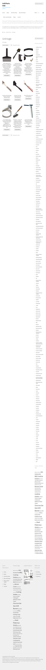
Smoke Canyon (38, 402)
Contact (19, 17)
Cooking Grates (38, 131)
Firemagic (37, 165)
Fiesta (37, 163)
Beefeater (37, 82)
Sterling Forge (38, 413)
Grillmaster (38, 244)
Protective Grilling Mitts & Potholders (39, 378)
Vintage (37, 451)
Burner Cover (39, 486)
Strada (37, 419)
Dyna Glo (37, 154)
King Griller (38, 288)
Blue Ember (38, 93)
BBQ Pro (37, 76)
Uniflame (37, 446)
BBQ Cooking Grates (17, 575)
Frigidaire (37, 178)
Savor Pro (37, 396)
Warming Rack (38, 457)
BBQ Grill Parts (8, 32)
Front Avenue (38, 180)
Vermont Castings (39, 448)
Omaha (37, 335)
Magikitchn (38, 309)
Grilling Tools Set (38, 518)
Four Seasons (38, 173)
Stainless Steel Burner (39, 539)
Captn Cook (38, 114)
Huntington (38, 272)
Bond (37, 95)
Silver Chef (38, 400)
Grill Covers (38, 211)
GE (36, 183)
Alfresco (37, 49)
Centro (37, 116)
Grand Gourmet (38, 189)
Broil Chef (37, 98)
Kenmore (37, 287)
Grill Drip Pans (38, 213)
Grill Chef (37, 206)
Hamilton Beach (39, 257)
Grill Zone (37, 230)
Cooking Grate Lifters (39, 129)
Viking (37, 450)
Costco (37, 137)
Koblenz (37, 299)
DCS (36, 146)
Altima (37, 50)
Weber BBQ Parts (37, 551)
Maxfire (37, 318)
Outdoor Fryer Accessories (38, 346)
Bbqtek (37, 78)
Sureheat (37, 429)
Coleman (37, 127)
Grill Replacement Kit (39, 226)
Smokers (37, 406)
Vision (37, 455)
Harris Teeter (38, 261)
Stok (37, 417)
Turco (37, 440)
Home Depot (38, 270)
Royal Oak (37, 389)
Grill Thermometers (39, 228)
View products (6, 75)
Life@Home (38, 303)
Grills (37, 252)
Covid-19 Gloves (39, 140)
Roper (37, 387)
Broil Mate (37, 102)
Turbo (37, 438)
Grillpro (37, 248)
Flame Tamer (38, 167)
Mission (37, 324)
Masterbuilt (38, 316)
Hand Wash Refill (39, 259)
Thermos (37, 434)
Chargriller (38, 123)
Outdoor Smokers (39, 350)
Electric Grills (38, 156)
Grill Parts (38, 572)
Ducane (37, 150)
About (8, 12)
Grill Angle (38, 201)
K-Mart (37, 285)
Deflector (37, 501)
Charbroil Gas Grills (38, 489)
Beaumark (37, 80)
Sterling (37, 411)
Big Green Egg (38, 87)
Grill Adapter (38, 199)
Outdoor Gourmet (39, 348)
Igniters (37, 276)
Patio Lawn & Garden (39, 354)
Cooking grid (37, 499)
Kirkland (37, 290)
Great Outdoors (38, 197)
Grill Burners (38, 202)
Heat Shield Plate (39, 266)
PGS (36, 363)
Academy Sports (39, 47)
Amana (37, 52)
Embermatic (38, 159)
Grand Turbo (38, 195)
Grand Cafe (38, 187)
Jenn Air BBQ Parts (38, 529)
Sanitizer (37, 392)
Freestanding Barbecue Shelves (39, 176)
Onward (37, 336)
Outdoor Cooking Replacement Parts (39, 343)
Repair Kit (40, 538)
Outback (37, 340)
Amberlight (38, 54)
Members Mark (38, 320)
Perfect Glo (38, 360)
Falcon (37, 161)
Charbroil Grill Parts (38, 490)
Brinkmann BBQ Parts (39, 483)
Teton (37, 432)
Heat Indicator (38, 263)
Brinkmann (38, 97)
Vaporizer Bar (38, 550)
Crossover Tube (38, 142)
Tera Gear (37, 431)
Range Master (38, 380)
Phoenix (37, 365)
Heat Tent (37, 268)
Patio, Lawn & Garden (7, 17)
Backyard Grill (38, 67)
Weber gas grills (20, 647)
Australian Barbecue (39, 63)
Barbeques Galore (39, 71)
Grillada (37, 231)
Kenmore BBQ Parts (37, 530)
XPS (36, 461)
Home (3, 12)
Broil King (37, 100)
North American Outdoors (38, 333)
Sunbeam (37, 423)
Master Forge (38, 314)
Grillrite (37, 250)
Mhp (36, 322)
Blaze (37, 89)
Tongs (37, 436)
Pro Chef (37, 371)
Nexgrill (37, 330)
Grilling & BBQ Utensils (38, 234)
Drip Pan (37, 148)
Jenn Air (37, 283)
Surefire (37, 427)
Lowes (37, 305)
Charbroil (37, 118)
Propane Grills (38, 375)
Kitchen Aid (38, 295)
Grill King (37, 219)
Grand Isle (37, 193)
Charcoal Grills (38, 119)
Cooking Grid (38, 133)
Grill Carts (37, 204)
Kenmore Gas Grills (38, 531)
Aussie (37, 61)
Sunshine (37, 425)
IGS (36, 278)
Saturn (37, 394)
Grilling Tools (38, 516)
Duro (37, 152)
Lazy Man (37, 301)
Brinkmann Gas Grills (38, 484)
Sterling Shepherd (39, 415)
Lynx (37, 307)
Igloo (37, 274)
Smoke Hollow (38, 404)
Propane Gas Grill (39, 373)
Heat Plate (38, 264)
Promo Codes (38, 574)
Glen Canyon (38, 185)
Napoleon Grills (38, 326)
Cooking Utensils (39, 135)
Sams (37, 391)
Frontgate (37, 182)
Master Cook (38, 312)
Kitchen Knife (38, 297)
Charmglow (38, 125)
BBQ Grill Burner (40, 480)
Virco (37, 453)
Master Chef (38, 311)
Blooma (37, 91)
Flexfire (37, 171)
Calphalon (38, 112)
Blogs (14, 17)
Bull (36, 108)
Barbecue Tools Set (38, 472)
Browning (37, 106)
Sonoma (37, 408)
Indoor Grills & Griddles (38, 281)
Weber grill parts (39, 553)
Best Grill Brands (22, 12)
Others (37, 338)
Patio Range (38, 356)
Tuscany (37, 442)
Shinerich (37, 398)
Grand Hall (38, 191)
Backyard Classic (39, 65)
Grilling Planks (38, 239)
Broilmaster (38, 104)
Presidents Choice (39, 369)
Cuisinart (37, 144)
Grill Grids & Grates (39, 217)
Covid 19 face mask (39, 138)
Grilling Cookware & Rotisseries (39, 237)
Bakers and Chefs (39, 69)
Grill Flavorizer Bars (39, 215)
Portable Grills (38, 367)
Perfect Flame (38, 358)
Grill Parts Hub (6, 4)
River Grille (38, 385)
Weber (37, 459)
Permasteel (38, 362)
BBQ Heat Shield (37, 481)
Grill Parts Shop (14, 12)
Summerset (38, 421)
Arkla (37, 59)
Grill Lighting (38, 221)
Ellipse (37, 158)
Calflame (37, 110)
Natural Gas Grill (39, 328)
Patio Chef (38, 352)
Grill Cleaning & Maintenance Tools (39, 209)
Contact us (38, 576)
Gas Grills (42, 510)
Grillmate (37, 246)
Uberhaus (37, 444)
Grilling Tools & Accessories (38, 242)
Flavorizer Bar (38, 169)
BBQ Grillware (38, 74)
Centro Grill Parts (38, 488)
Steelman (37, 410)
